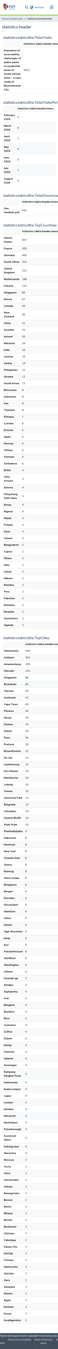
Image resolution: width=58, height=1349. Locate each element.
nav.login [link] (39, 7)
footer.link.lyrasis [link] (48, 1336)
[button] (9, 7)
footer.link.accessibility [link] (19, 1339)
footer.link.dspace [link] (10, 1336)
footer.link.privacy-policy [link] (43, 1341)
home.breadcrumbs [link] (12, 19)
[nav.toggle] (51, 7)
